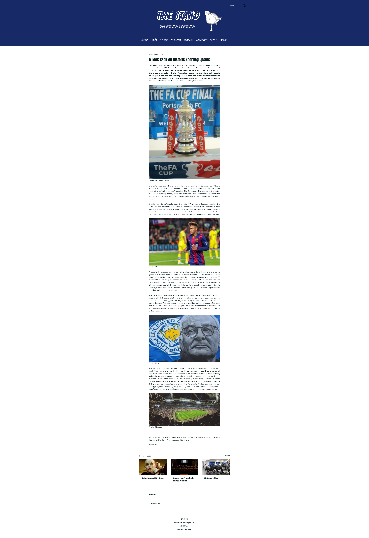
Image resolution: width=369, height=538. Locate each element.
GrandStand (153, 444)
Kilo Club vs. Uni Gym (211, 478)
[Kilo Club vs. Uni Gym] (216, 467)
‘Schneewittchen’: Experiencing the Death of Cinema (183, 479)
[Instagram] (244, 6)
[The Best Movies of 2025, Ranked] (153, 467)
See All (227, 455)
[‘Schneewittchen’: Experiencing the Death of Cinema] (185, 467)
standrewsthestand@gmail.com (184, 522)
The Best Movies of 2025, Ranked (153, 478)
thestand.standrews (184, 529)
